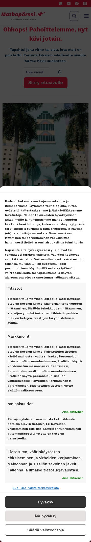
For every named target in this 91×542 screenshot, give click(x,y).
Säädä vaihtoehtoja (45, 530)
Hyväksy (45, 502)
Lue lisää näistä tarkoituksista (36, 488)
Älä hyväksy (45, 516)
